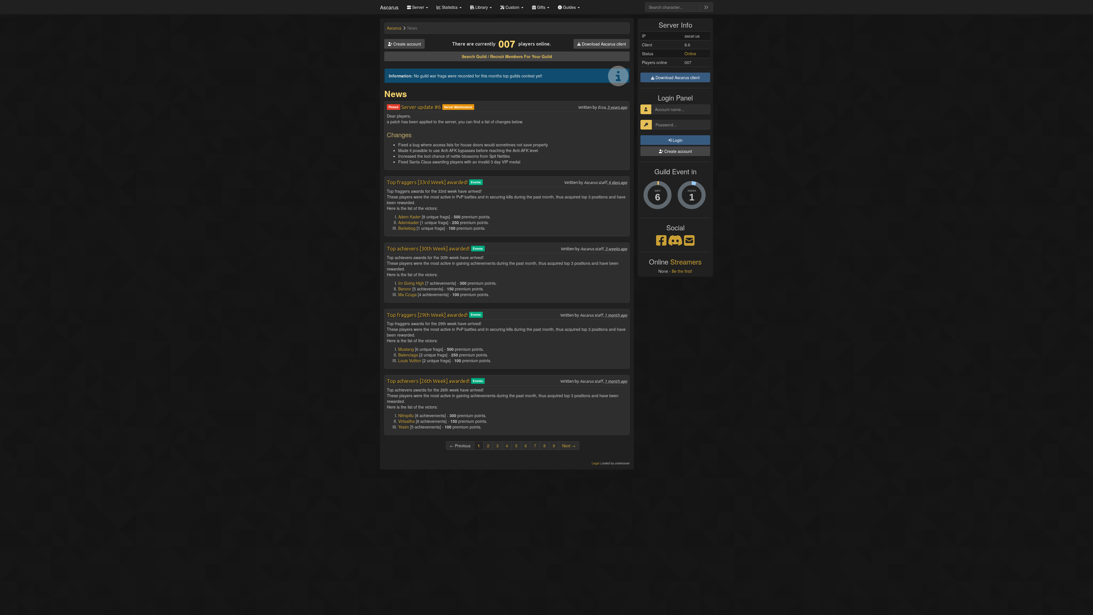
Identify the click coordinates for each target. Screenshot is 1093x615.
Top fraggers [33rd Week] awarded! (427, 182)
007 (506, 44)
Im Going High (411, 283)
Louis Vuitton (409, 360)
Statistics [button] (450, 7)
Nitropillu (406, 415)
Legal (595, 463)
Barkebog (407, 228)
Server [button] (418, 7)
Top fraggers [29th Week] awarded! (427, 315)
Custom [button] (512, 7)
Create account (406, 44)
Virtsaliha (406, 421)
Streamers (686, 261)
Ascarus (389, 7)
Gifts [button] (541, 7)
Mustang (406, 349)
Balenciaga (408, 355)
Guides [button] (569, 7)
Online (690, 53)
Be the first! (682, 271)
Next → (569, 445)
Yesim (403, 427)
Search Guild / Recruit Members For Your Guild (507, 56)
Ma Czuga (407, 294)
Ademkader (408, 222)
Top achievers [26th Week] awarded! (428, 381)
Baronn (404, 289)
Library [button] (481, 7)
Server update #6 (421, 107)
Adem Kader (409, 217)
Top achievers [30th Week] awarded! (428, 248)
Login (677, 140)
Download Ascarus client (603, 44)
